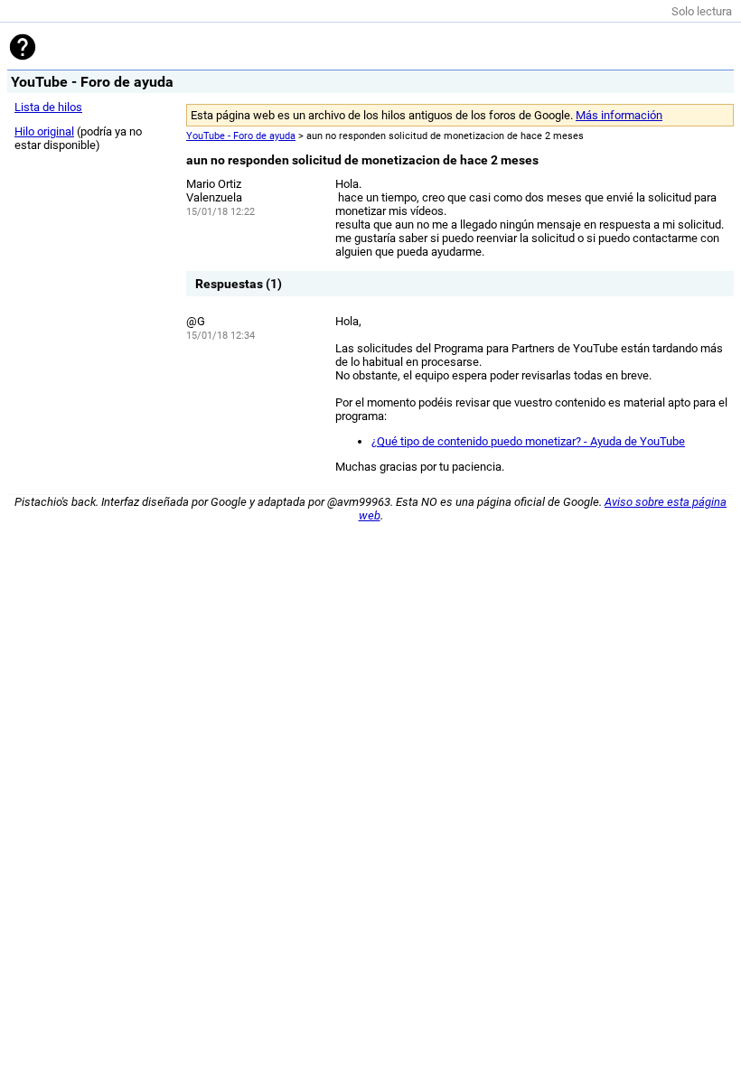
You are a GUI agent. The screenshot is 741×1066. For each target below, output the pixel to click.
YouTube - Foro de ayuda (240, 136)
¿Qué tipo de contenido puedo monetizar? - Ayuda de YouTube (528, 441)
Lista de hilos (48, 107)
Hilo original (44, 131)
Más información (619, 115)
